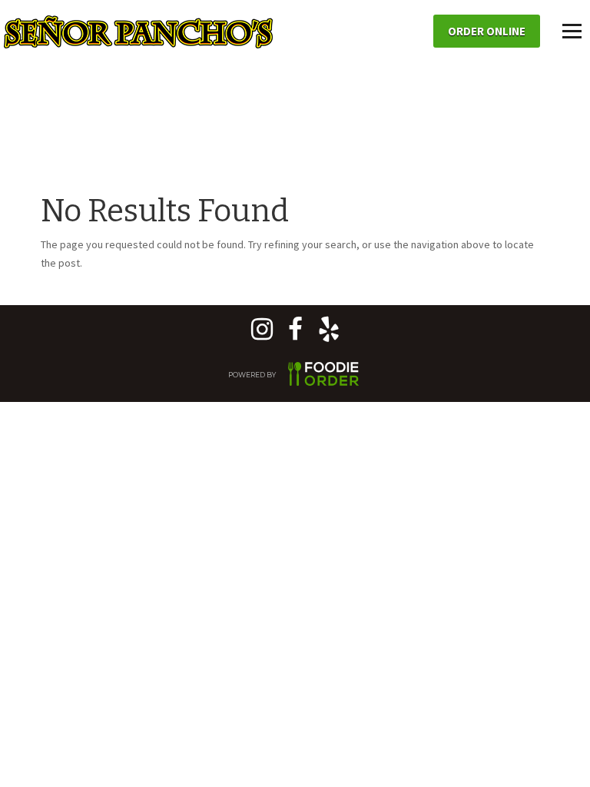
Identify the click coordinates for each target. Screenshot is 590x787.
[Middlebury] (295, 334)
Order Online (486, 31)
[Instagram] (262, 334)
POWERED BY (252, 374)
